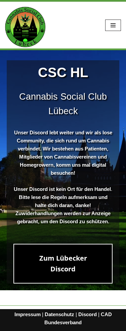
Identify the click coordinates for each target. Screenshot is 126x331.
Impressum (27, 314)
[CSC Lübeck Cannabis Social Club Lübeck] (25, 27)
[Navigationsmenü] (113, 25)
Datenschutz (59, 314)
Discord (87, 314)
